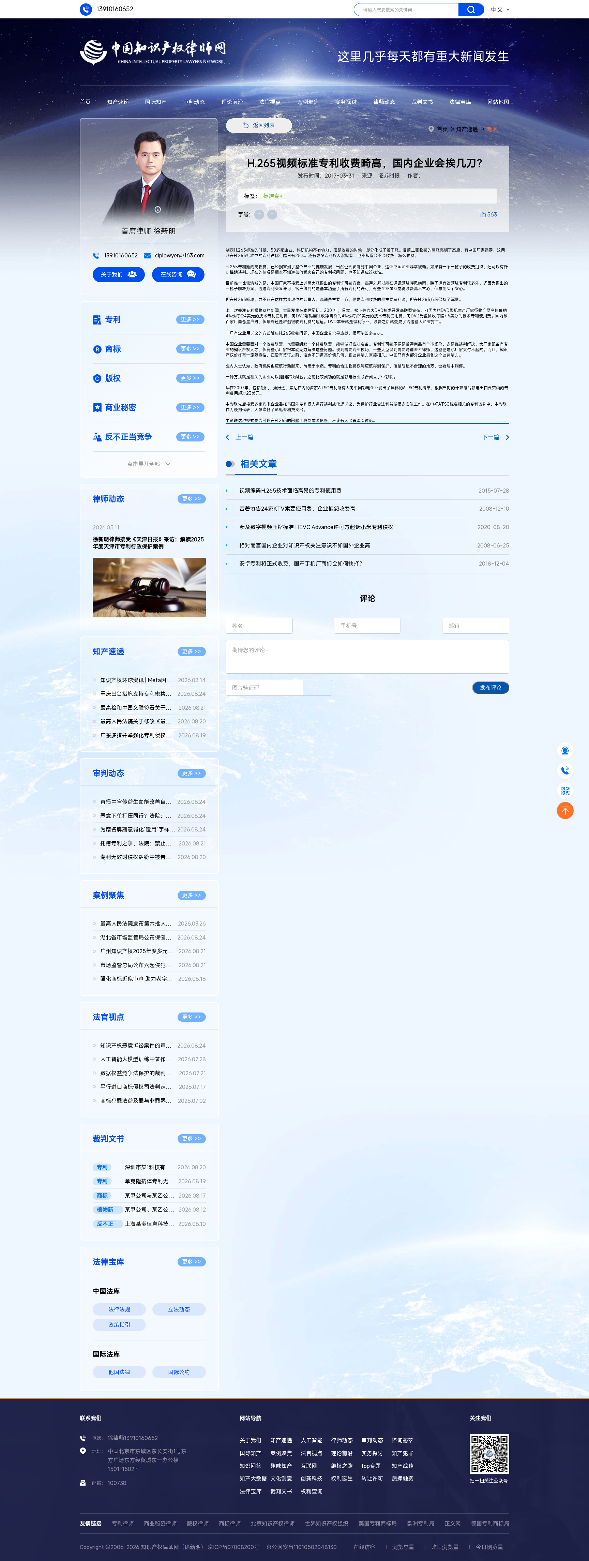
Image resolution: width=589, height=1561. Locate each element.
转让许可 (372, 1478)
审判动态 (194, 102)
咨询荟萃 (402, 1440)
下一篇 (490, 437)
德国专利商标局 (490, 1523)
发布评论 (491, 687)
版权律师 (198, 1523)
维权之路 (342, 1466)
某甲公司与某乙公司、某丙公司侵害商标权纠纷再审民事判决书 (165, 1195)
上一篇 (244, 437)
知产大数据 (253, 1478)
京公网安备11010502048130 (301, 1547)
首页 (85, 102)
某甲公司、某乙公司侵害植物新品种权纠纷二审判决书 (165, 1209)
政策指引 (119, 1325)
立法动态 (179, 1309)
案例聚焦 (308, 102)
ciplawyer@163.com (179, 255)
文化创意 (281, 1478)
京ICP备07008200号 (233, 1547)
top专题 (371, 1466)
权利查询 (311, 1491)
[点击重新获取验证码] (317, 687)
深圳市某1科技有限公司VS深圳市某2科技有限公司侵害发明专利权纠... (165, 1167)
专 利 (492, 129)
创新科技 (311, 1478)
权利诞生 (342, 1478)
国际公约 (179, 1372)
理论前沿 (232, 102)
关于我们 (112, 274)
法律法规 (119, 1309)
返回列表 (264, 125)
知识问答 (250, 1466)
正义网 (452, 1523)
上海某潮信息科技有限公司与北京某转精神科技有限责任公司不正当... (165, 1224)
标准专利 (274, 196)
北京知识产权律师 (272, 1523)
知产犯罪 (402, 1453)
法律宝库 (460, 102)
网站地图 (498, 102)
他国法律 (119, 1372)
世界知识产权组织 (326, 1523)
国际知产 (156, 102)
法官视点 (270, 102)
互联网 (309, 1466)
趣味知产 (281, 1466)
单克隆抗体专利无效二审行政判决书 (165, 1181)
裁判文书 (422, 102)
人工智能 (311, 1440)
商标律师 (230, 1523)
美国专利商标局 (378, 1523)
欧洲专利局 (420, 1523)
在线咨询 (171, 274)
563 (492, 214)
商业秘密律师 (160, 1523)
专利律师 (123, 1523)
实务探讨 (346, 102)
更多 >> (190, 319)
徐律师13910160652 (133, 1438)
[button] (143, 611)
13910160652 (114, 9)
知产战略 (402, 1466)
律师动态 (384, 102)
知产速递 (118, 102)
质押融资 (402, 1478)
